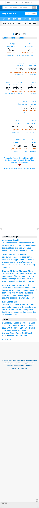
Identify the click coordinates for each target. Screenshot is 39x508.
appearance (23, 273)
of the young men (15, 245)
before (29, 257)
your (4, 281)
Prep (26, 151)
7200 (30, 43)
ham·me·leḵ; (22, 104)
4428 (24, 101)
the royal (6, 248)
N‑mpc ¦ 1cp (33, 74)
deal (27, 279)
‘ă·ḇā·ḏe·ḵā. (16, 142)
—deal (25, 264)
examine (11, 273)
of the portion (27, 309)
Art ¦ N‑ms (24, 113)
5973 (24, 139)
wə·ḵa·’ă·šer (31, 123)
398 (19, 82)
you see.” (30, 250)
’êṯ (9, 85)
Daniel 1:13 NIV (20, 323)
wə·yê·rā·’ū (29, 46)
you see (31, 281)
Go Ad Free (4, 503)
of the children (8, 309)
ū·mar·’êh (20, 66)
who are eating (29, 245)
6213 (33, 139)
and (30, 273)
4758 (33, 63)
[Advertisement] (19, 215)
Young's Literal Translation (14, 254)
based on (18, 281)
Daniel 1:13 (7, 323)
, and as (9, 264)
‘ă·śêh (34, 142)
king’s (13, 279)
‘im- (25, 142)
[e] (32, 43)
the (9, 279)
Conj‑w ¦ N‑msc (19, 74)
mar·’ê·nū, (32, 66)
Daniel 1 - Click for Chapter (14, 38)
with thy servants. (9, 315)
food (19, 279)
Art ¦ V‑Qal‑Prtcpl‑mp (16, 93)
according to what (17, 250)
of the (15, 276)
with (25, 248)
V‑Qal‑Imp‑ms (32, 151)
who (13, 293)
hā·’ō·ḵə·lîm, (17, 85)
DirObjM (7, 93)
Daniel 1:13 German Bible (19, 336)
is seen (23, 257)
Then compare (8, 243)
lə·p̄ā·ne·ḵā (10, 46)
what (25, 281)
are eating (20, 293)
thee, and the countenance (24, 307)
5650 (17, 139)
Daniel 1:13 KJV (21, 328)
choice (5, 295)
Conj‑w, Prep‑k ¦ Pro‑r (30, 132)
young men (23, 276)
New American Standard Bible (16, 285)
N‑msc (34, 113)
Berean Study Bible (11, 240)
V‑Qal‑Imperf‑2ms (14, 132)
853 (7, 82)
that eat (18, 309)
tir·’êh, (17, 123)
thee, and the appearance (13, 259)
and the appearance (25, 290)
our (16, 273)
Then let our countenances (13, 304)
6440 (11, 43)
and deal (19, 248)
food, (12, 248)
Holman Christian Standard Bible (17, 271)
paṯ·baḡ (33, 104)
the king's (29, 293)
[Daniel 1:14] (36, 234)
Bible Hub (6, 339)
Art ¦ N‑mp (33, 93)
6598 (33, 101)
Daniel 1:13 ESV (19, 325)
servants (10, 281)
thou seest (17, 264)
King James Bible (10, 302)
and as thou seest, (24, 312)
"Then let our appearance (13, 288)
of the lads (29, 259)
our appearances (22, 243)
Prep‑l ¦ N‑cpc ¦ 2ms (9, 55)
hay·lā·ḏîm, (32, 85)
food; (10, 295)
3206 (33, 82)
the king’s (19, 262)
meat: (13, 312)
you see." (30, 298)
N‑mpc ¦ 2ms (17, 151)
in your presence (9, 290)
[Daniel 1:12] (2, 234)
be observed (30, 288)
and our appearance (11, 257)
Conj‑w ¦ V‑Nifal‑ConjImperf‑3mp (24, 55)
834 (33, 120)
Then (4, 273)
